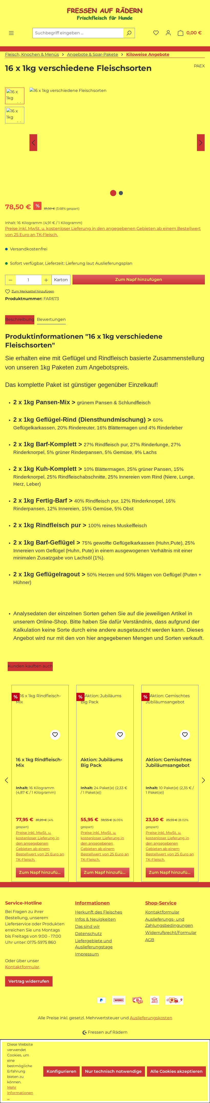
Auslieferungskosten (151, 1017)
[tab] (19, 319)
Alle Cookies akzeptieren (176, 1071)
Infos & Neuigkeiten (95, 919)
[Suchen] (129, 33)
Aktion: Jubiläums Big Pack (102, 762)
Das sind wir (87, 926)
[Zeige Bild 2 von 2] (121, 193)
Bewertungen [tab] (51, 319)
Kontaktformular (22, 966)
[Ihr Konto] (168, 33)
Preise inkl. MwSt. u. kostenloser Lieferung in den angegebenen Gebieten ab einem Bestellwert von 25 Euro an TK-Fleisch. (103, 231)
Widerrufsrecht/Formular (170, 932)
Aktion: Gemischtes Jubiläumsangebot (168, 762)
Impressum (87, 954)
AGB (149, 939)
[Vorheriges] (33, 142)
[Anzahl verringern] (10, 280)
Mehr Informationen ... (20, 1092)
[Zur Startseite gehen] (105, 14)
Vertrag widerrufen (28, 981)
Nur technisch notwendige (113, 1071)
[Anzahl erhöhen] (46, 280)
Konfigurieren (61, 1071)
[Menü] (11, 33)
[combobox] (78, 33)
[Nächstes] (201, 142)
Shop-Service (160, 903)
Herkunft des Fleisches (98, 912)
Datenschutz (88, 933)
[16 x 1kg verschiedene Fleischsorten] (117, 143)
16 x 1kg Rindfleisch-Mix (39, 762)
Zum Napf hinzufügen (138, 279)
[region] (105, 143)
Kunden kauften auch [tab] (30, 666)
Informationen (92, 903)
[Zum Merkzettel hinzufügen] (55, 735)
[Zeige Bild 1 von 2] (113, 193)
